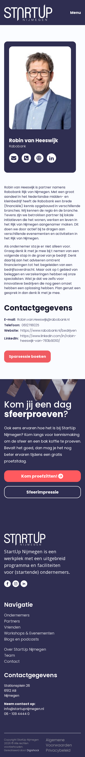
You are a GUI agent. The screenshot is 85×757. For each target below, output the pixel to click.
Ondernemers (17, 615)
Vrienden (12, 627)
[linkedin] (24, 583)
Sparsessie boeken (27, 356)
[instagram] (15, 583)
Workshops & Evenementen (29, 633)
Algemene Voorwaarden (59, 742)
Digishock (33, 750)
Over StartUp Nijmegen (25, 649)
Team (9, 655)
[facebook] (7, 583)
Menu (75, 13)
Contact (12, 661)
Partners (12, 621)
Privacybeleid (58, 750)
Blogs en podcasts (21, 639)
